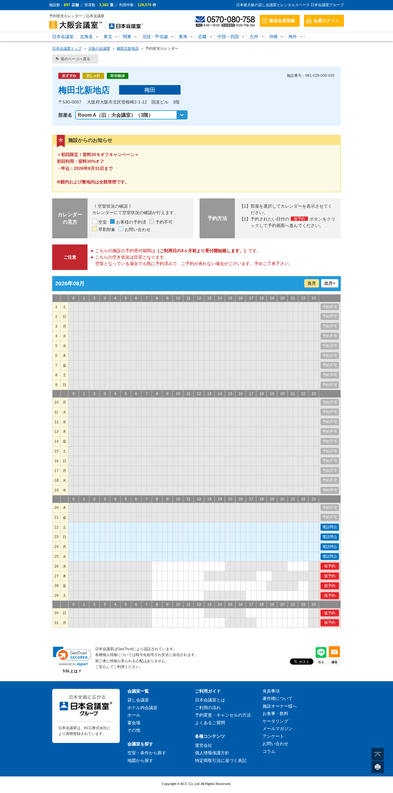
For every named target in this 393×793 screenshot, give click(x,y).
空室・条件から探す (146, 752)
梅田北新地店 (128, 48)
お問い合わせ (275, 743)
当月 (311, 283)
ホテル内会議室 (142, 707)
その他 (133, 730)
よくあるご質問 (210, 722)
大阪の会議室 (99, 48)
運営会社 (203, 745)
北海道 (86, 36)
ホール (133, 715)
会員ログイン (326, 20)
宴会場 (133, 722)
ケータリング (275, 721)
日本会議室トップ (67, 48)
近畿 (202, 36)
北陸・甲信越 (155, 36)
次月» (329, 283)
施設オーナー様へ (280, 706)
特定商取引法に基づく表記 (221, 760)
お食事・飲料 (275, 713)
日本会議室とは (210, 699)
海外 (292, 36)
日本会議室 (63, 36)
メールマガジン (278, 728)
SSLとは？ (72, 671)
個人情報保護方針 (212, 752)
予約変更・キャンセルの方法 (223, 715)
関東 (127, 36)
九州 (254, 36)
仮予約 (329, 566)
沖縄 (273, 36)
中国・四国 (228, 36)
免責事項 (271, 691)
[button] (72, 656)
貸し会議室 (138, 699)
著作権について (278, 698)
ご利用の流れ (208, 707)
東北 (107, 36)
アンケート (273, 736)
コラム (269, 751)
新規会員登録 (282, 20)
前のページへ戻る (75, 59)
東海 (183, 36)
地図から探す (140, 760)
